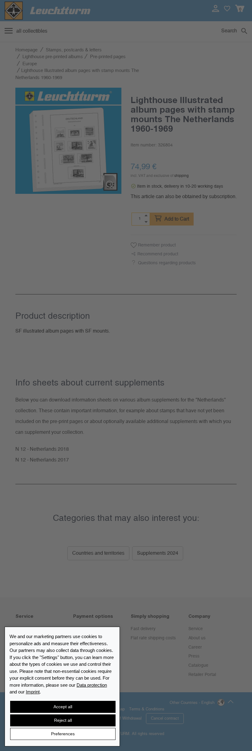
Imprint (33, 691)
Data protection (92, 685)
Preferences (63, 733)
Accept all (62, 706)
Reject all (63, 720)
